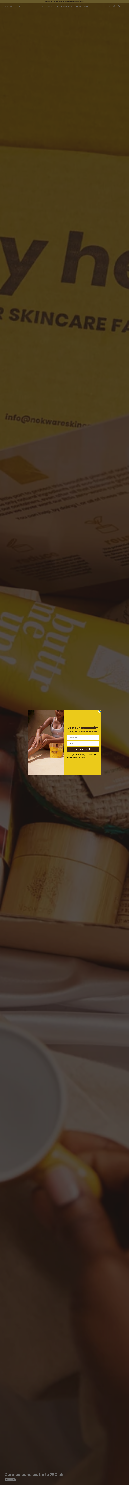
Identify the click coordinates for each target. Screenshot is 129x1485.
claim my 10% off (83, 749)
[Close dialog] (100, 711)
